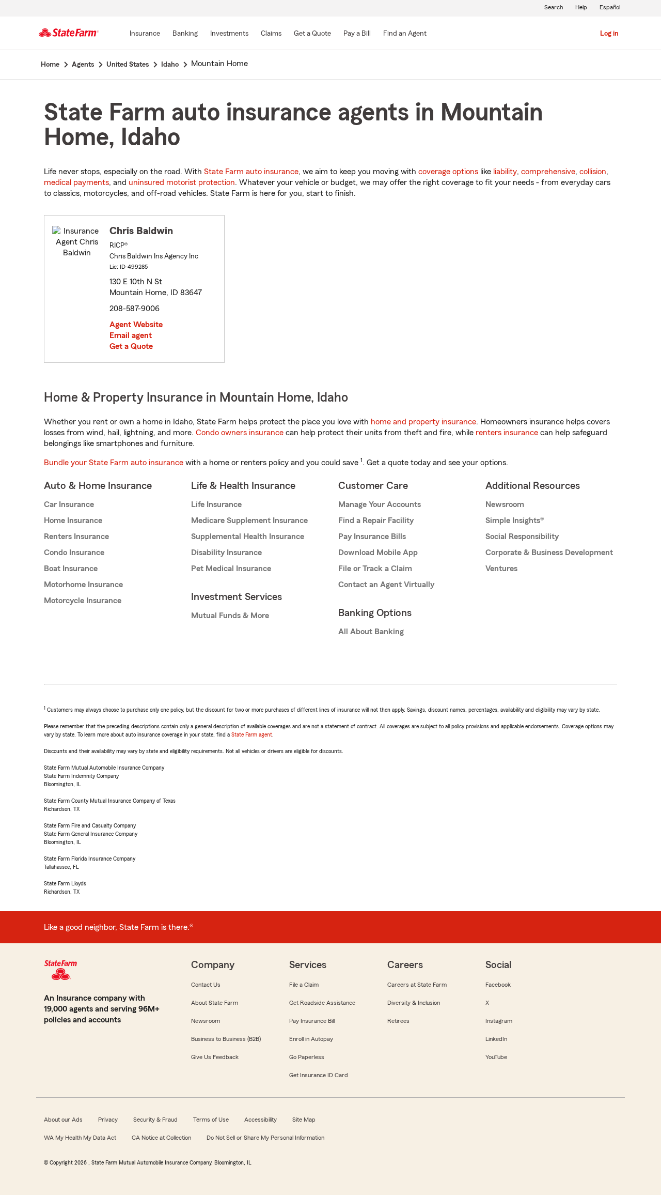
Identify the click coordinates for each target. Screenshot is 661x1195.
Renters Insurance (76, 536)
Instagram (498, 1021)
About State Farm (214, 1003)
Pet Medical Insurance (231, 568)
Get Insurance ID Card (318, 1075)
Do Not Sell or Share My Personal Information (265, 1138)
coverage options (448, 171)
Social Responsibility (522, 536)
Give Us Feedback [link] (215, 1057)
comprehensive (548, 171)
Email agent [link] (130, 335)
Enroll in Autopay (311, 1039)
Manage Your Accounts (379, 504)
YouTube (496, 1057)
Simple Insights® (514, 520)
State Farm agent (251, 734)
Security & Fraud (155, 1119)
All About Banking (371, 631)
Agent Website (136, 324)
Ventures (501, 568)
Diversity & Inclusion (413, 1003)
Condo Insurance (74, 552)
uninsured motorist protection (182, 182)
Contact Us (206, 985)
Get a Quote (131, 346)
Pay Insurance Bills (372, 536)
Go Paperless (306, 1057)
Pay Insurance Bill (312, 1021)
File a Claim (304, 985)
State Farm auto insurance (251, 171)
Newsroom (504, 504)
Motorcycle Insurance (82, 600)
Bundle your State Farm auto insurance (113, 462)
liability (505, 171)
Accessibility (260, 1119)
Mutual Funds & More (230, 615)
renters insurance (507, 432)
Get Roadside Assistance (322, 1003)
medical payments (76, 182)
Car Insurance (69, 504)
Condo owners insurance (240, 432)
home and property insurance (423, 422)
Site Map (304, 1119)
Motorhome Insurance (83, 584)
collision (592, 171)
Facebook (498, 985)
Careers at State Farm (417, 985)
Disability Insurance (226, 552)
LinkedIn (496, 1039)
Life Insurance (216, 504)
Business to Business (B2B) (226, 1039)
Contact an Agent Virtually (386, 584)
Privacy (108, 1119)
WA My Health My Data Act (80, 1138)
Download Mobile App (378, 552)
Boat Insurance (71, 568)
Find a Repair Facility (376, 520)
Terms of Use (211, 1119)
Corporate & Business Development (549, 552)
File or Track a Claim (375, 568)
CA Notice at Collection (161, 1138)
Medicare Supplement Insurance (249, 520)
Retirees (398, 1021)
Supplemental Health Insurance (247, 536)
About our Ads (63, 1119)
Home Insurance (73, 520)
